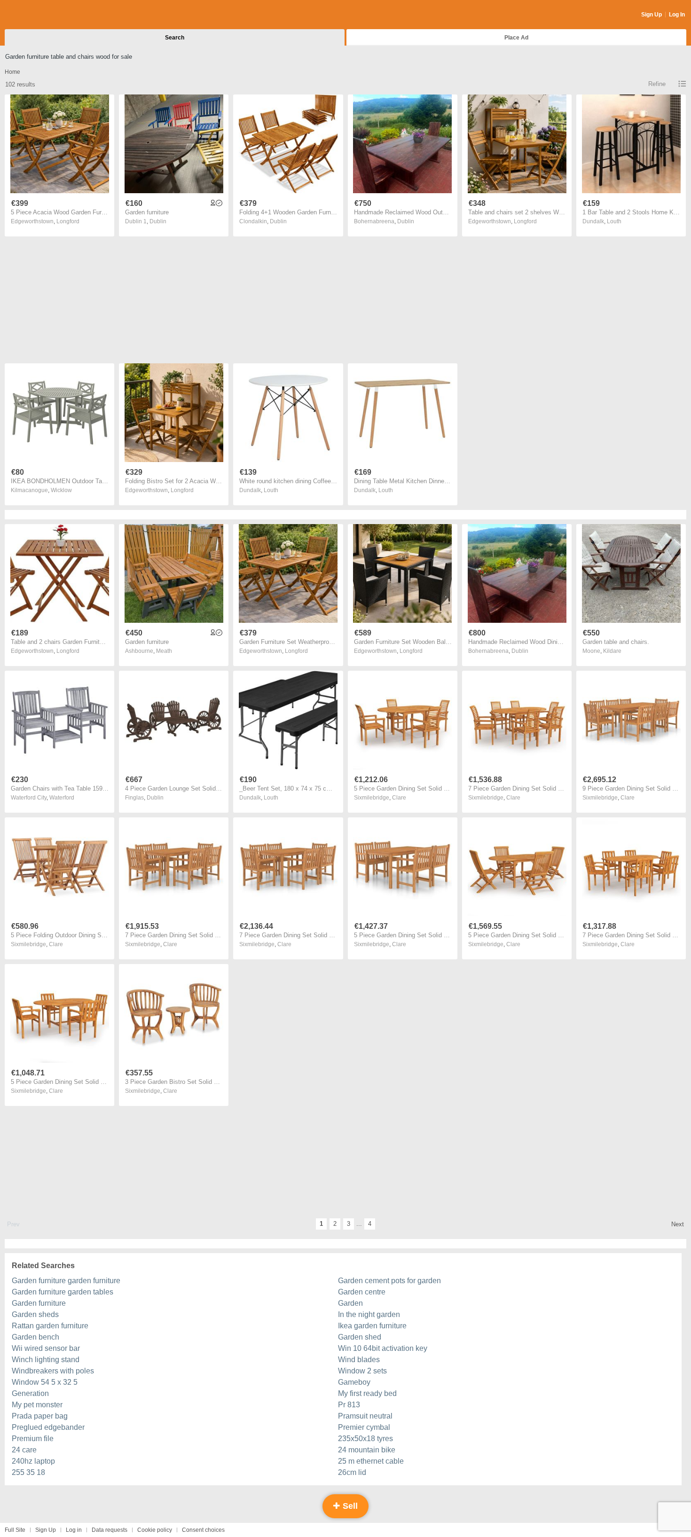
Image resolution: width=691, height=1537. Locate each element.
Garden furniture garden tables (62, 1292)
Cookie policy (154, 1530)
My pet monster (37, 1405)
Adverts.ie (42, 15)
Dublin (157, 221)
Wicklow (61, 490)
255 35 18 (28, 1472)
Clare (399, 797)
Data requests (109, 1530)
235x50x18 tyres (365, 1439)
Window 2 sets (362, 1371)
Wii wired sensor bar (46, 1348)
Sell (349, 1506)
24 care (24, 1450)
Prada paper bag (40, 1416)
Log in (74, 1530)
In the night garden (369, 1314)
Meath (164, 651)
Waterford (61, 797)
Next (677, 1224)
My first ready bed (367, 1393)
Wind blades (359, 1360)
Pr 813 (349, 1405)
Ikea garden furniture (372, 1326)
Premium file (33, 1439)
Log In (677, 14)
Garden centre (361, 1292)
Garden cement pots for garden (389, 1281)
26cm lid (352, 1472)
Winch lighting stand (45, 1360)
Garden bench (35, 1337)
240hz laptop (33, 1461)
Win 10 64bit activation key (382, 1348)
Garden (350, 1303)
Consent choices (203, 1530)
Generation (30, 1393)
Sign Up (651, 14)
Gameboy (354, 1382)
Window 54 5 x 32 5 (45, 1382)
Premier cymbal (364, 1427)
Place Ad (516, 37)
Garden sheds (35, 1314)
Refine (657, 83)
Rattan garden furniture (50, 1326)
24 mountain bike (366, 1450)
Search (174, 37)
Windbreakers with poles (53, 1371)
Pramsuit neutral (365, 1416)
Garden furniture (39, 1303)
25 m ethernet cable (371, 1461)
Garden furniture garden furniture (66, 1281)
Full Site (15, 1530)
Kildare (612, 651)
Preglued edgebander (48, 1427)
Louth (614, 221)
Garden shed (359, 1337)
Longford (67, 221)
